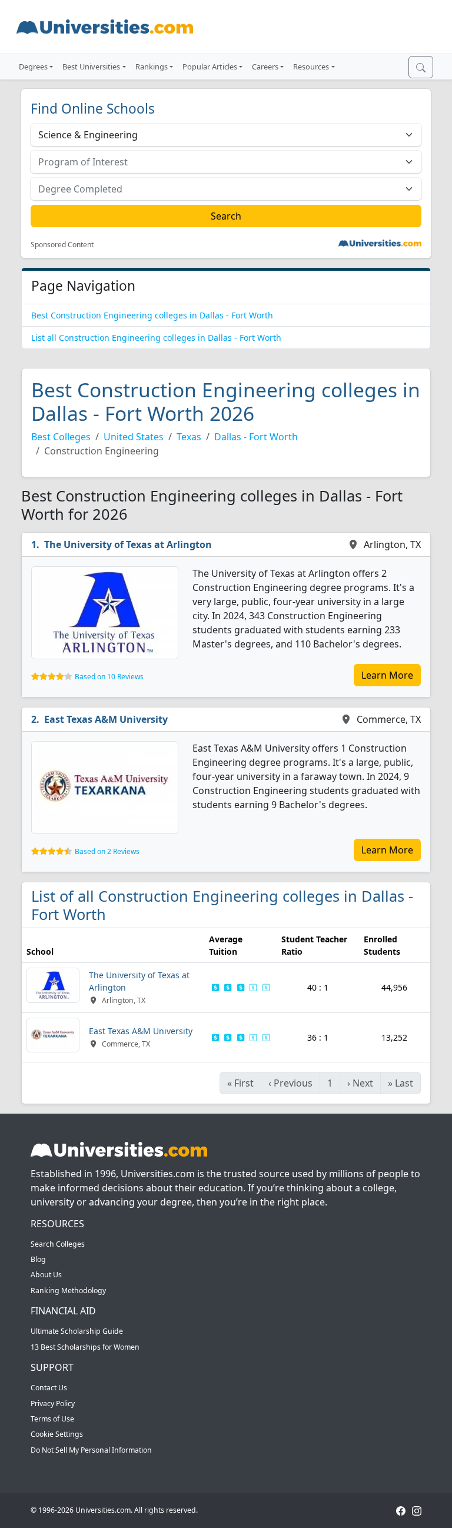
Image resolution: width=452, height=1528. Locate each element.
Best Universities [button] (91, 66)
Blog (38, 1259)
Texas (189, 436)
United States (134, 436)
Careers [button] (265, 66)
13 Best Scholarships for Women (85, 1347)
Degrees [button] (33, 66)
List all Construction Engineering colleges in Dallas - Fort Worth (156, 337)
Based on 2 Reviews (107, 851)
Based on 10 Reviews (109, 677)
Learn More (387, 675)
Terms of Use (52, 1419)
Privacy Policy (53, 1404)
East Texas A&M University (106, 719)
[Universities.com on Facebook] (401, 1510)
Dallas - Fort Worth (256, 436)
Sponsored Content (62, 245)
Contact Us (49, 1388)
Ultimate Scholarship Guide (77, 1331)
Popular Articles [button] (209, 66)
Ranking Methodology (68, 1290)
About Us (46, 1275)
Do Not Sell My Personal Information (91, 1450)
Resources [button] (311, 66)
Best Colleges (61, 436)
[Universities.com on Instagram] (416, 1510)
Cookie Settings (57, 1434)
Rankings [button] (151, 66)
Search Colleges (58, 1244)
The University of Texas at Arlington (128, 544)
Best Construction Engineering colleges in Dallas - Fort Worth (152, 315)
